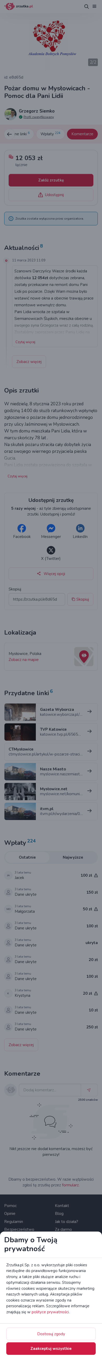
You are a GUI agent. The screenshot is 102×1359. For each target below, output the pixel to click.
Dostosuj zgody (51, 1334)
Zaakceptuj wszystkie (51, 1348)
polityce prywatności (50, 1312)
